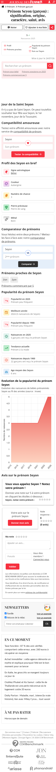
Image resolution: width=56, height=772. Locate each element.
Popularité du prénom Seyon (41, 46)
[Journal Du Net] (41, 750)
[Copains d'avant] (14, 762)
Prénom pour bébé (11, 71)
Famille (10, 614)
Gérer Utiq (49, 735)
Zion (5, 279)
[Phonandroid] (41, 768)
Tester (26, 154)
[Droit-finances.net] (41, 757)
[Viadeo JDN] (41, 762)
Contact (26, 732)
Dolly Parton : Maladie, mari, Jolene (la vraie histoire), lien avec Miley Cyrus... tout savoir (27, 697)
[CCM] (14, 751)
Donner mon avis (20, 522)
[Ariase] (14, 768)
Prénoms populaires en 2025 (34, 71)
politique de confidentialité (36, 592)
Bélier (14, 173)
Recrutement (45, 732)
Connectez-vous (41, 559)
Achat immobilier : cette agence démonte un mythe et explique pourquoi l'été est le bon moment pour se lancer (28, 663)
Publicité (34, 732)
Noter (14, 27)
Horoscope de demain (16, 718)
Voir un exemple (44, 613)
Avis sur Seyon (38, 51)
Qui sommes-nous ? (13, 732)
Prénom (11, 6)
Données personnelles (12, 735)
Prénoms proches (14, 49)
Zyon (14, 279)
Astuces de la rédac (16, 618)
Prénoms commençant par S (15, 75)
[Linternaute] (14, 756)
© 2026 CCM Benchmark (43, 738)
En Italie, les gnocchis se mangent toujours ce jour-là (27, 674)
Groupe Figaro (25, 738)
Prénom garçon (25, 6)
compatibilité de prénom (27, 131)
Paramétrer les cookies (33, 735)
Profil (9, 45)
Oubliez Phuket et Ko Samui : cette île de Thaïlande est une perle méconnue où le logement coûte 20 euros (26, 686)
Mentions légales (10, 738)
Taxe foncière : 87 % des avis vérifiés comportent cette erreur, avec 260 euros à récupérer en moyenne (27, 649)
